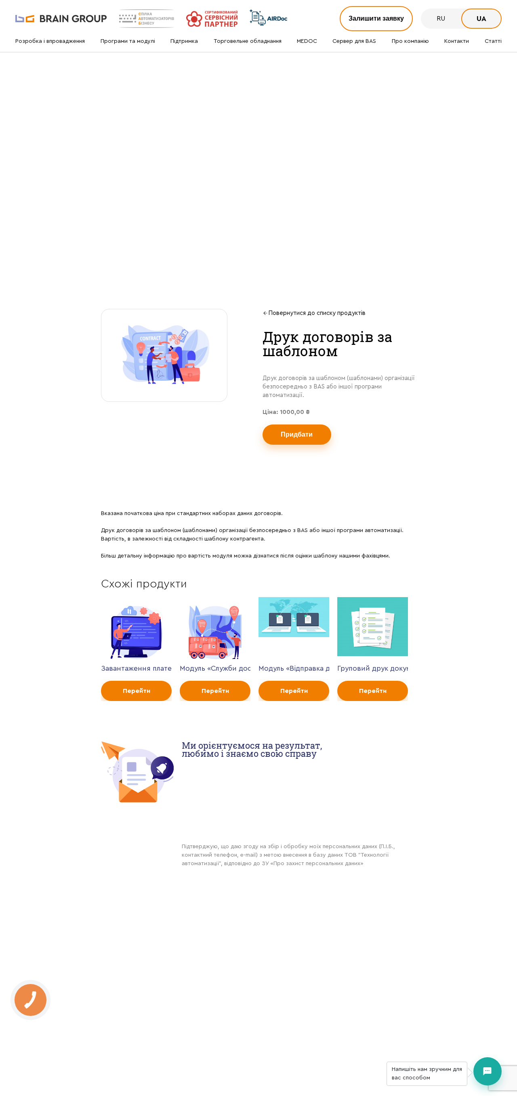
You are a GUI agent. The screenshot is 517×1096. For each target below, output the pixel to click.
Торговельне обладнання (248, 41)
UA (481, 18)
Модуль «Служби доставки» (215, 668)
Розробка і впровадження (50, 41)
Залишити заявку (376, 18)
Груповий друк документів (372, 668)
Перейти (136, 691)
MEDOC (307, 41)
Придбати (297, 434)
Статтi (493, 41)
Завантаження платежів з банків (136, 668)
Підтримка (184, 41)
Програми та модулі (128, 41)
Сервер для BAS (354, 41)
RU (441, 18)
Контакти (456, 41)
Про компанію (410, 41)
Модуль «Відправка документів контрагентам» (293, 668)
